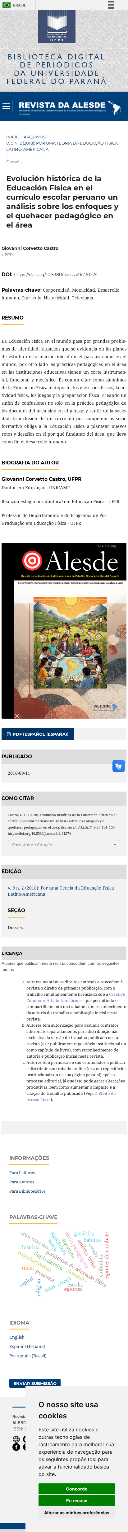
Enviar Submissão (35, 1383)
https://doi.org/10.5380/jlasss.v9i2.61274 (56, 274)
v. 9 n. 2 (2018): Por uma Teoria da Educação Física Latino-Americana (62, 146)
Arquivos (35, 136)
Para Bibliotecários (27, 1191)
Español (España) (27, 1346)
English (17, 1337)
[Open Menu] (6, 106)
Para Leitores (22, 1172)
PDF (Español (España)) (40, 734)
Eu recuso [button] (77, 1500)
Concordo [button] (77, 1488)
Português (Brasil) (28, 1356)
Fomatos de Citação (32, 844)
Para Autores (21, 1182)
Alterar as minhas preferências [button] (76, 1512)
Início (13, 136)
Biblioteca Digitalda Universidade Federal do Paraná (57, 69)
